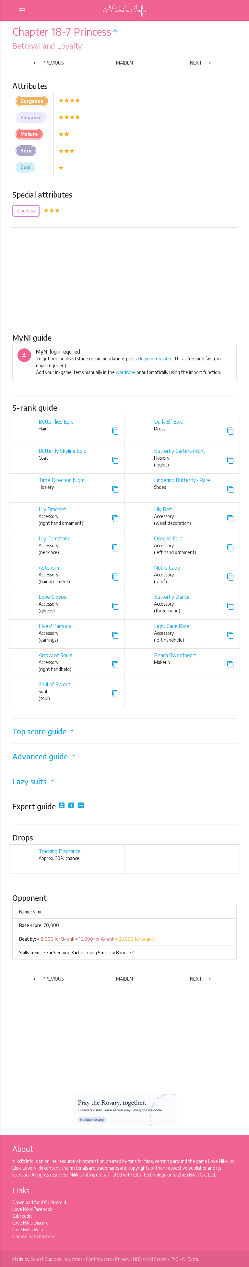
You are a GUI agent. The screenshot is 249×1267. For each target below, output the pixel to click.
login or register (156, 358)
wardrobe (126, 372)
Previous (48, 63)
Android (58, 1202)
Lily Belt (163, 509)
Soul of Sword (54, 684)
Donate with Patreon (33, 1236)
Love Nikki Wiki (27, 1229)
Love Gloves (52, 597)
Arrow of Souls (55, 655)
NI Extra (190, 1259)
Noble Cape (167, 567)
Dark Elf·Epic (168, 421)
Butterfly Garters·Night (179, 451)
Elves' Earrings (55, 626)
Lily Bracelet (52, 509)
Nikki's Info (124, 10)
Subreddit (22, 1216)
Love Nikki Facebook (32, 1209)
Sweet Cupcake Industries (56, 1259)
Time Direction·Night (62, 480)
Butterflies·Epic (56, 421)
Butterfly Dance (172, 597)
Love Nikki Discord (30, 1222)
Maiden (124, 63)
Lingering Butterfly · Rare (182, 480)
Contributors (99, 1259)
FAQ (175, 1259)
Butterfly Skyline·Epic (62, 451)
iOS (44, 1202)
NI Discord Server (150, 1259)
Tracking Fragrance (60, 851)
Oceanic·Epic (168, 538)
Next (201, 63)
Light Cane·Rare (171, 626)
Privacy (122, 1259)
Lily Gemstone (55, 538)
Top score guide (44, 731)
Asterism (49, 567)
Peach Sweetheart (175, 655)
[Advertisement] (125, 280)
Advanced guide (44, 756)
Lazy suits (34, 781)
